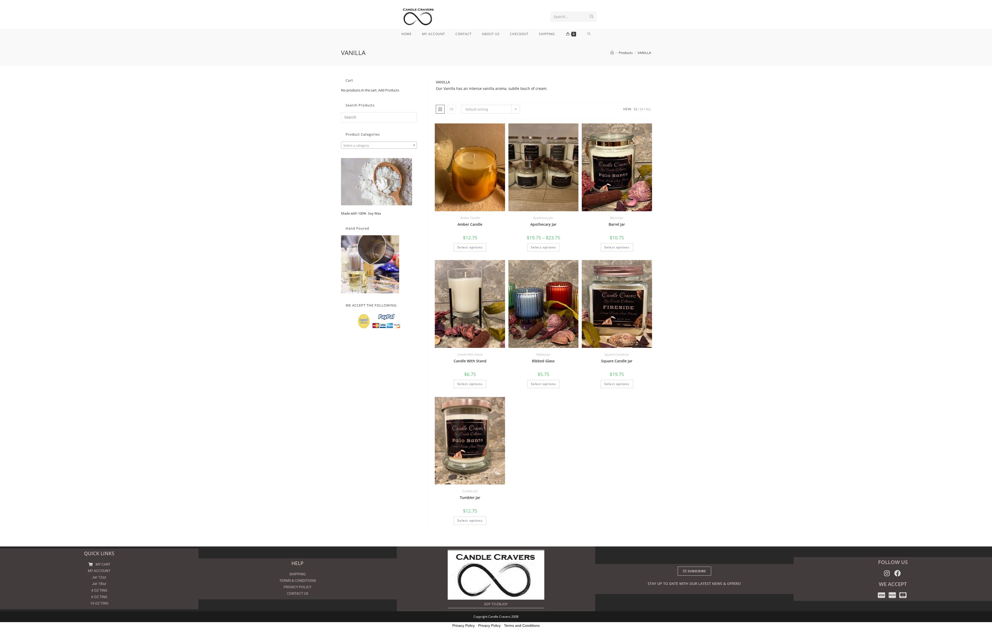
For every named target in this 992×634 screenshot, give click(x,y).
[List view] (451, 109)
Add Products (388, 90)
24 (641, 109)
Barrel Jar (616, 218)
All (648, 109)
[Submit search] (591, 17)
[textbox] (379, 145)
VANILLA (644, 52)
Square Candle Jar (617, 354)
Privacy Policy (463, 625)
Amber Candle (470, 218)
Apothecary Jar (543, 218)
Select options (470, 247)
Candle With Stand (470, 354)
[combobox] (379, 145)
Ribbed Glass (543, 360)
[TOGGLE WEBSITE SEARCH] (589, 34)
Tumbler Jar (470, 491)
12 (635, 109)
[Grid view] (440, 109)
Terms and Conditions (522, 625)
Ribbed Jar (543, 354)
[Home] (612, 52)
